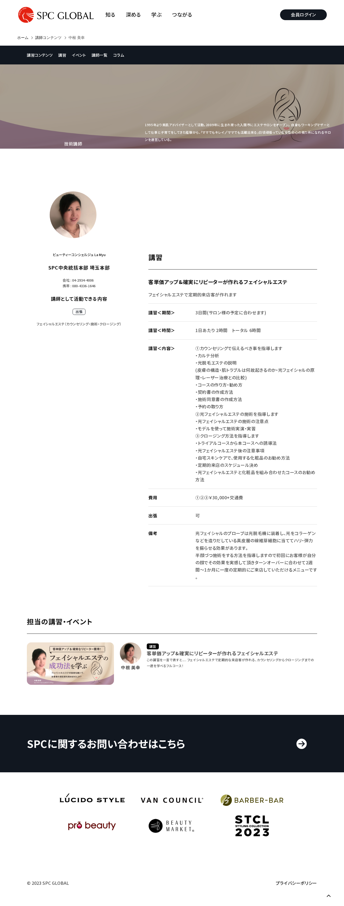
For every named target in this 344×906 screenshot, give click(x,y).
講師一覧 (100, 55)
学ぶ (156, 14)
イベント (79, 55)
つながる (182, 14)
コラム (118, 55)
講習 (62, 55)
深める (133, 14)
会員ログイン (303, 14)
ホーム (22, 37)
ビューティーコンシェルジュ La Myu (79, 254)
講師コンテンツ (48, 37)
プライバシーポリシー (296, 883)
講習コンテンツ (39, 55)
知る (110, 14)
